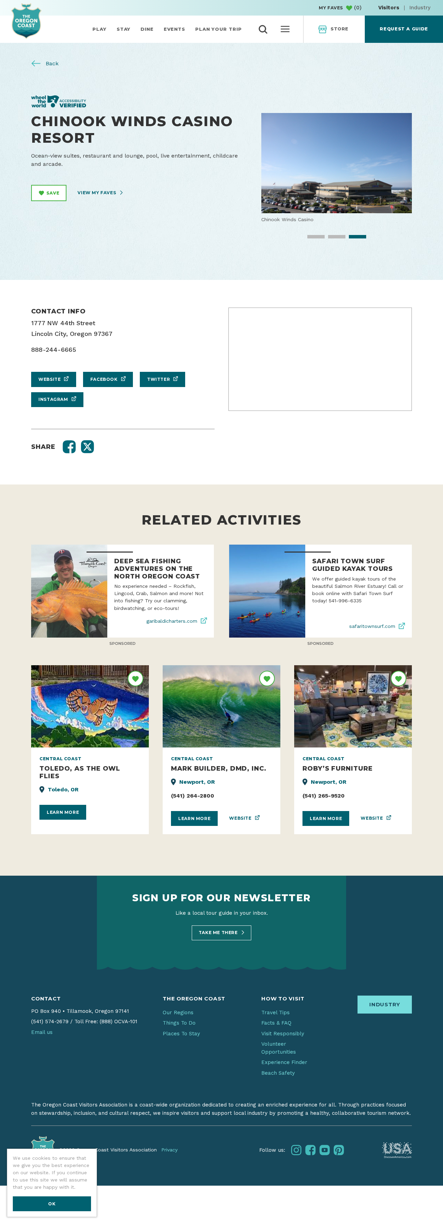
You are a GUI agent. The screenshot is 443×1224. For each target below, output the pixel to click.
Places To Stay (181, 1033)
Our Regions (178, 1012)
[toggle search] (263, 29)
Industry (420, 7)
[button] (69, 446)
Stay (124, 29)
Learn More (63, 812)
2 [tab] (332, 239)
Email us (42, 1032)
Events (174, 29)
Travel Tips (275, 1012)
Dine (147, 29)
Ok (51, 1203)
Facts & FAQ (276, 1023)
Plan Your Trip (218, 29)
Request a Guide (404, 28)
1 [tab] (311, 239)
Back (51, 63)
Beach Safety (278, 1073)
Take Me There (219, 932)
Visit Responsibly (282, 1033)
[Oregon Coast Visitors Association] (26, 21)
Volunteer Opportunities (278, 1048)
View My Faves (97, 192)
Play (99, 29)
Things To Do (179, 1023)
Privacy (169, 1149)
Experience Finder (284, 1062)
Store (340, 28)
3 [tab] (352, 239)
